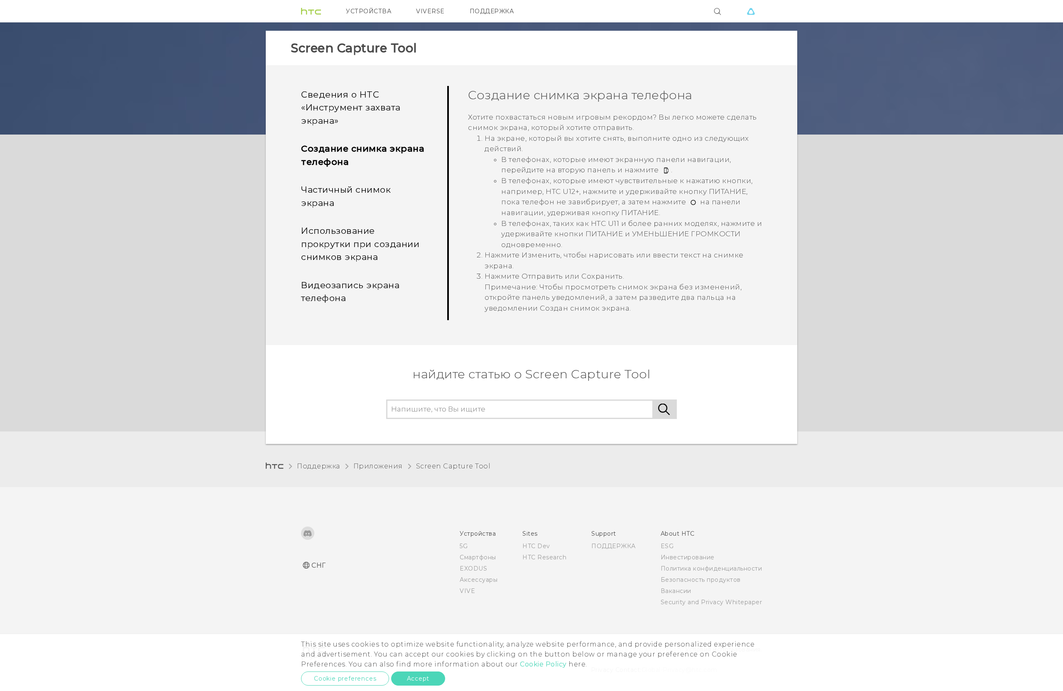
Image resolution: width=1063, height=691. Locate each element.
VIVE (467, 591)
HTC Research (544, 557)
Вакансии (676, 591)
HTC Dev (536, 546)
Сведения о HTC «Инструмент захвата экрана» (351, 107)
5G (464, 546)
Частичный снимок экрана (346, 196)
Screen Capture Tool (453, 466)
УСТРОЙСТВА (368, 11)
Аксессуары (478, 579)
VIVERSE (430, 11)
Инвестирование (688, 557)
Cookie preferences (345, 678)
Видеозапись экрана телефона (350, 292)
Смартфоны (478, 557)
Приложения (378, 466)
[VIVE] (751, 11)
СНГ (318, 565)
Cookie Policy (543, 664)
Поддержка (318, 466)
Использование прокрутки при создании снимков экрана (360, 243)
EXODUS (473, 568)
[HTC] (311, 11)
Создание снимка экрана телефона (362, 155)
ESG (667, 546)
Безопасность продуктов (701, 579)
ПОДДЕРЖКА (492, 11)
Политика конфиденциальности (711, 568)
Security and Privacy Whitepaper (711, 602)
